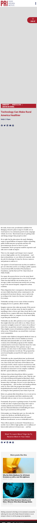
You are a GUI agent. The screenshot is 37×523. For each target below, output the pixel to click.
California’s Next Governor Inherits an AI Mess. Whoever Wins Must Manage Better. (17, 501)
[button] (27, 3)
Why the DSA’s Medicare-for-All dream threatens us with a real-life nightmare (16, 476)
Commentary (5, 105)
